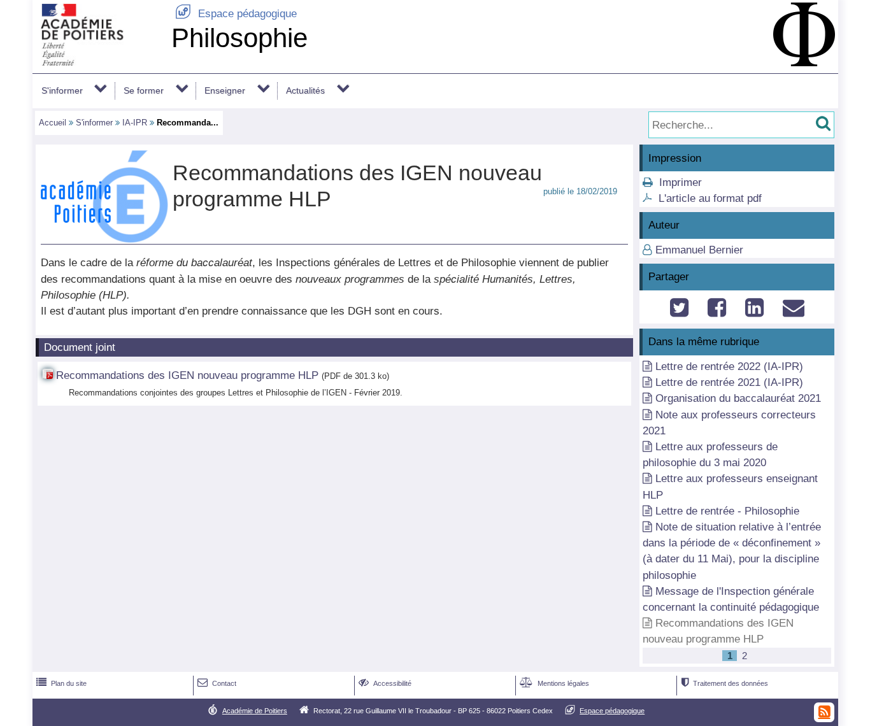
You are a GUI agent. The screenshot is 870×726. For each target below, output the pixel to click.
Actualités (305, 90)
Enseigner (224, 90)
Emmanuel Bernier (699, 250)
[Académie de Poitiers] (99, 62)
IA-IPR (134, 122)
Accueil (52, 122)
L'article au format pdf (710, 198)
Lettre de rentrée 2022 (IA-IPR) (729, 366)
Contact (216, 683)
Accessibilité (385, 683)
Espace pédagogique (236, 14)
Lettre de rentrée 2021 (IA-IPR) (729, 382)
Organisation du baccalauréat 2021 (738, 398)
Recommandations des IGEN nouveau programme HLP (187, 375)
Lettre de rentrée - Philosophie (727, 511)
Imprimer (680, 182)
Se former (144, 90)
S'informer (62, 90)
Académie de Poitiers (254, 711)
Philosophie (239, 38)
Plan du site (61, 683)
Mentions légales (554, 683)
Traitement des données (724, 683)
